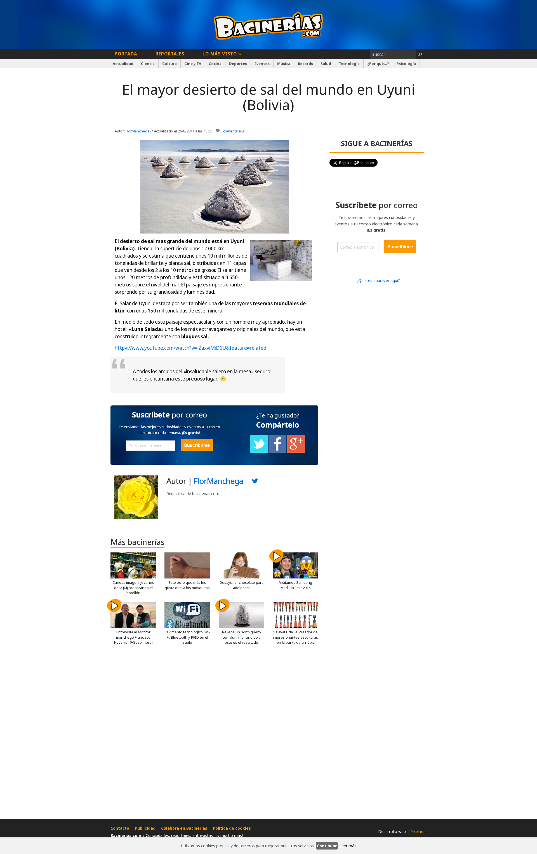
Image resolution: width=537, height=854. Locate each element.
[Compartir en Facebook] (277, 451)
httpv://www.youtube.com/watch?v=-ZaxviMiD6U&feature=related (190, 348)
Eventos (262, 63)
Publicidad (145, 828)
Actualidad (123, 63)
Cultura (169, 63)
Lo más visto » (221, 54)
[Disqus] (214, 734)
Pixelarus (418, 831)
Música (283, 63)
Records (305, 63)
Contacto (119, 828)
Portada (126, 54)
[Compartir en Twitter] (259, 451)
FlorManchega (137, 131)
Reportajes (170, 54)
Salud (326, 63)
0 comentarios (232, 131)
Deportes (238, 63)
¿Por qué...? (378, 63)
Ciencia (148, 63)
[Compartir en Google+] (296, 451)
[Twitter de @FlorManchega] (255, 482)
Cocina (215, 63)
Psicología (406, 63)
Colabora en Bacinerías (184, 828)
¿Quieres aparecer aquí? (378, 280)
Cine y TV (192, 63)
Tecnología (349, 63)
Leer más (347, 845)
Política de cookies (232, 828)
